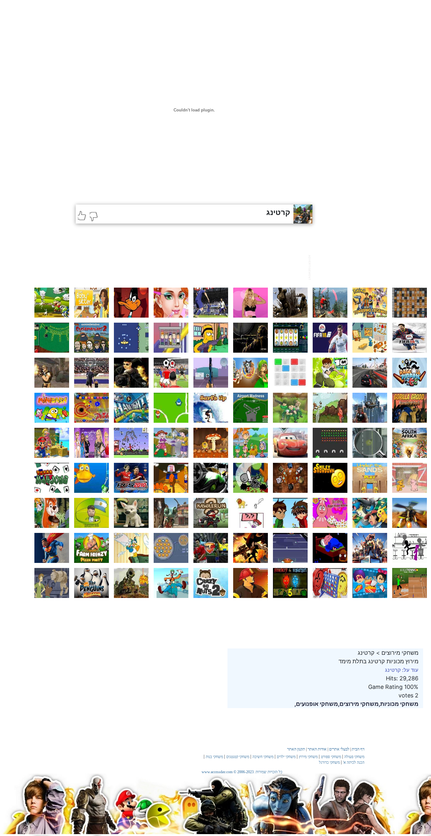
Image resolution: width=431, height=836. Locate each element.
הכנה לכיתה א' (353, 762)
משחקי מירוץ (308, 757)
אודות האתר (317, 749)
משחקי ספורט (331, 757)
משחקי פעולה (354, 757)
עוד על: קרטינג (401, 670)
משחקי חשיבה (263, 757)
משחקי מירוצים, (358, 704)
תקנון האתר (296, 749)
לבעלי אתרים (339, 749)
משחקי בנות (214, 757)
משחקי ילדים (286, 757)
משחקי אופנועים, (316, 704)
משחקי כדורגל (329, 762)
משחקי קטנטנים (237, 757)
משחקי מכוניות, (398, 704)
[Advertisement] (190, 267)
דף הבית (358, 749)
